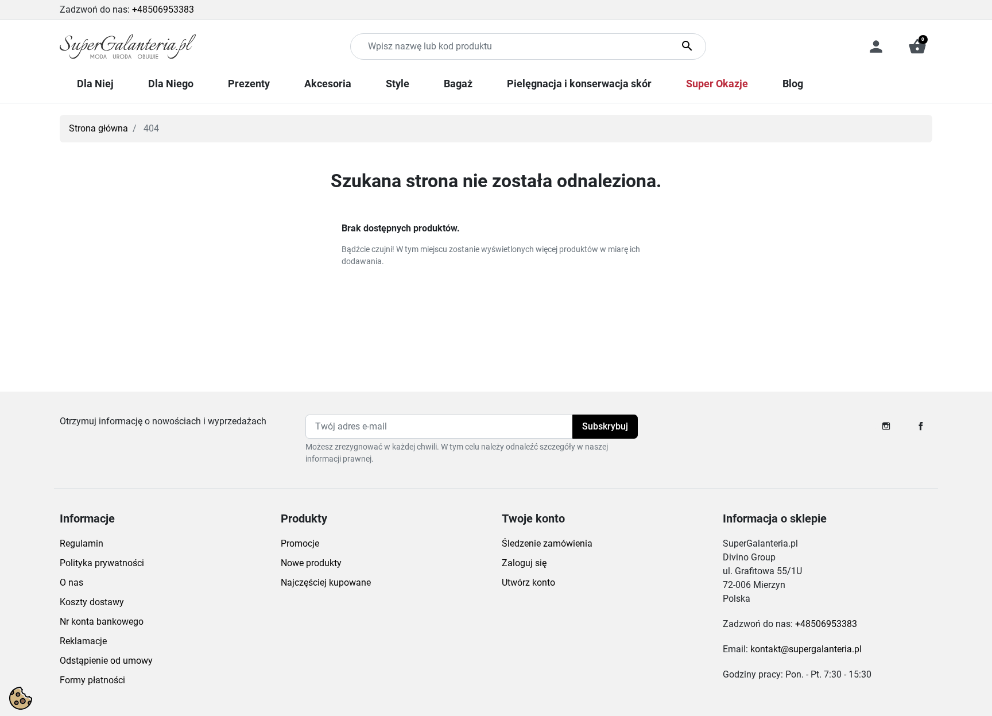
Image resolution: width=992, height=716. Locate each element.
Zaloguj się (524, 563)
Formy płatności (92, 680)
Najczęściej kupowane (326, 582)
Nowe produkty (311, 563)
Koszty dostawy (92, 602)
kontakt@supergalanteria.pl (806, 649)
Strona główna (98, 128)
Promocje (300, 543)
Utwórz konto (528, 582)
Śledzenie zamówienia (547, 543)
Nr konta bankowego (102, 621)
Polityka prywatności (102, 563)
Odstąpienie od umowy (106, 660)
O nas (71, 582)
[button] (917, 46)
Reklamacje (83, 641)
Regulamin (81, 543)
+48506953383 (163, 9)
